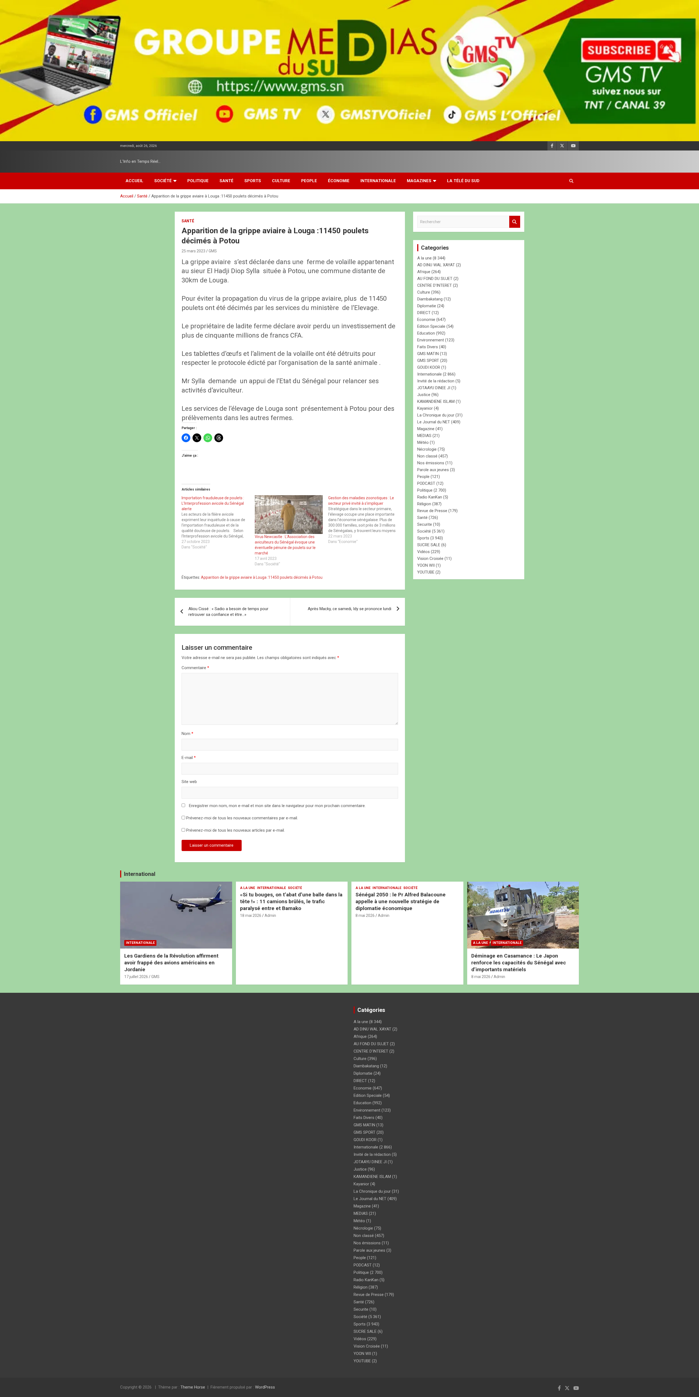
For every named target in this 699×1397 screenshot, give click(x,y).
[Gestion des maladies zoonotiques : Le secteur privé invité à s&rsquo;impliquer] (364, 519)
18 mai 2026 (250, 915)
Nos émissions (430, 462)
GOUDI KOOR (428, 367)
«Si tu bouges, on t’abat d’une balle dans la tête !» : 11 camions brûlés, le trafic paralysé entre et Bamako (291, 901)
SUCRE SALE (428, 544)
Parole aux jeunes (433, 469)
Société (163, 180)
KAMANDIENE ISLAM (436, 401)
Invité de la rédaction (435, 381)
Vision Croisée (430, 558)
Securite (424, 524)
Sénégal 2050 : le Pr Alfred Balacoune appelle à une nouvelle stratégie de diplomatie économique (401, 901)
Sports (252, 180)
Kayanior (425, 408)
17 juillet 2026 (136, 976)
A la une (424, 258)
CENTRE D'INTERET (434, 285)
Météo (423, 442)
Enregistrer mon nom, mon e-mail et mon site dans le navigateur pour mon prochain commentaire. (277, 805)
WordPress (265, 1387)
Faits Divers (427, 346)
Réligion (424, 503)
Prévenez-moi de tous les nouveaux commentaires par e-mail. (242, 818)
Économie (339, 180)
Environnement (430, 340)
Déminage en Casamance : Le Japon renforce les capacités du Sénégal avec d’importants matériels (518, 962)
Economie (426, 319)
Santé (226, 180)
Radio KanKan (429, 497)
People (309, 180)
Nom (187, 733)
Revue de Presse (432, 510)
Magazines (419, 180)
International (139, 874)
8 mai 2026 (365, 915)
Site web (189, 781)
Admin (270, 915)
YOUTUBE (425, 572)
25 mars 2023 (193, 251)
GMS (213, 251)
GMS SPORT (428, 360)
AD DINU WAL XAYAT (436, 264)
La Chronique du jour (435, 415)
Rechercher (514, 222)
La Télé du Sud (463, 180)
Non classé (427, 456)
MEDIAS (424, 435)
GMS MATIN (428, 353)
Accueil (134, 180)
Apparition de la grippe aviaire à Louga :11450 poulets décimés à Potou (261, 577)
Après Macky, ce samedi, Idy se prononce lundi (349, 608)
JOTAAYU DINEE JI (433, 387)
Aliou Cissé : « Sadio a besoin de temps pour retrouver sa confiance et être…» (228, 611)
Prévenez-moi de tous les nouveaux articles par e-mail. (235, 830)
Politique (198, 180)
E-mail (189, 757)
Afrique (423, 271)
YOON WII (426, 565)
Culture (281, 180)
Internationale (378, 180)
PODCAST (426, 483)
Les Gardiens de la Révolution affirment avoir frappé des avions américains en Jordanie (171, 962)
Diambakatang (430, 299)
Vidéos (423, 551)
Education (426, 333)
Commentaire (195, 667)
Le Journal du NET (433, 422)
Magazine (425, 428)
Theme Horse (192, 1387)
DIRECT (424, 312)
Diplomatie (426, 305)
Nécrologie (427, 449)
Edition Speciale (431, 326)
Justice (423, 394)
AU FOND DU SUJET (434, 278)
